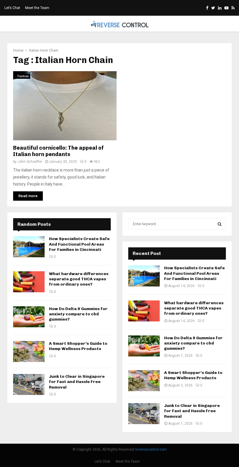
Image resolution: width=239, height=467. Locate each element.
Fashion (23, 76)
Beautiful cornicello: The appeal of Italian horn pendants (58, 151)
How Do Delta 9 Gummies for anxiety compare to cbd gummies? (78, 314)
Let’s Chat (12, 8)
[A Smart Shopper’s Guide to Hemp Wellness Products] (29, 351)
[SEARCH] (219, 224)
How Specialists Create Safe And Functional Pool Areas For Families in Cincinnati (79, 244)
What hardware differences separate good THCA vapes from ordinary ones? (78, 279)
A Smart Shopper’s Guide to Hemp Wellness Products (78, 346)
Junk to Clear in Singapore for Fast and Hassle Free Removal (77, 381)
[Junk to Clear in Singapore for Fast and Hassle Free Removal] (29, 384)
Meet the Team (37, 8)
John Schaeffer (29, 162)
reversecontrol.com (151, 449)
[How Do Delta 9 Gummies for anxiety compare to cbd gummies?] (29, 316)
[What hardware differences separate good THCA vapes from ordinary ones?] (29, 281)
